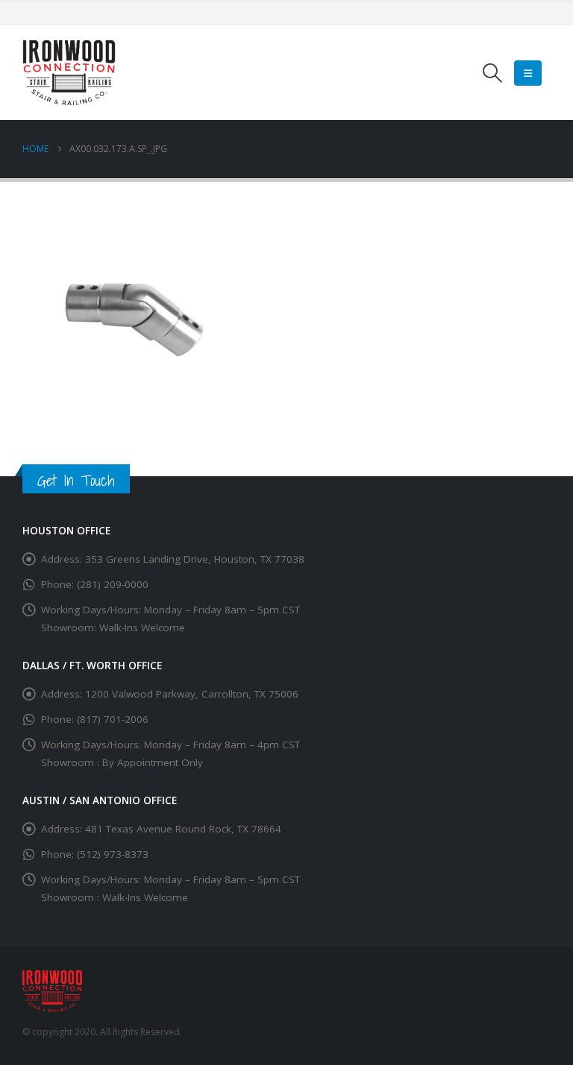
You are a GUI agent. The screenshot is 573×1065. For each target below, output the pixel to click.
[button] (492, 73)
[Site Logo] (69, 72)
